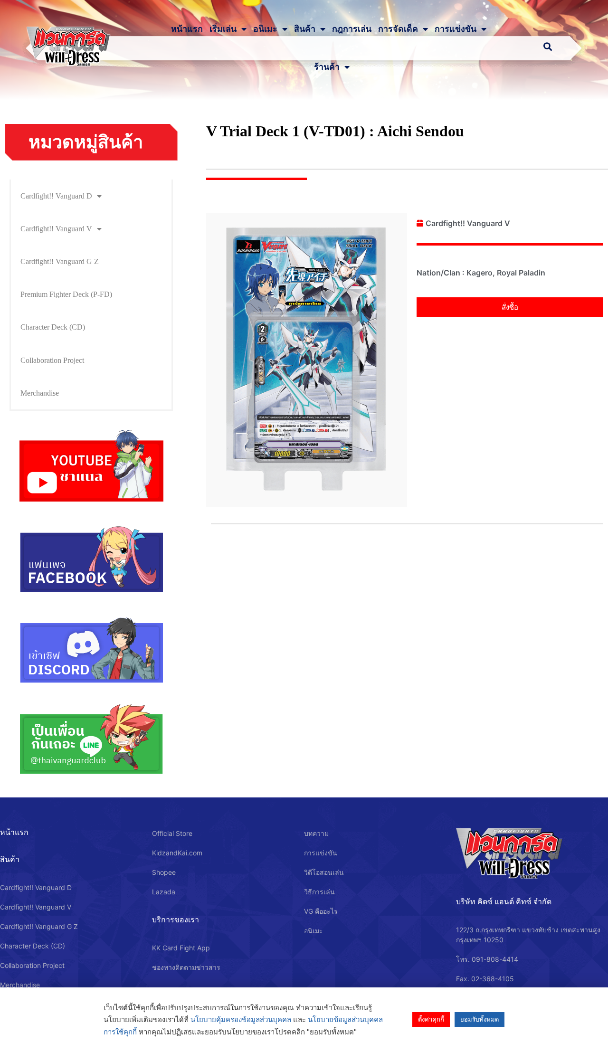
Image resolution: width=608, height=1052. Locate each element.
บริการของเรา (175, 919)
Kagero (479, 272)
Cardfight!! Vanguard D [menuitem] (56, 196)
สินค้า (304, 29)
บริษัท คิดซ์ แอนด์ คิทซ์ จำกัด (503, 901)
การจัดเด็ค (398, 29)
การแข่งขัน (455, 29)
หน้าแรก (187, 29)
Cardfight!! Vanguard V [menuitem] (56, 229)
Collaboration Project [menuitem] (52, 360)
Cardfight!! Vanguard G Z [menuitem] (59, 261)
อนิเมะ (265, 29)
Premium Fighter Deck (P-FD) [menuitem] (66, 294)
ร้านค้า (327, 67)
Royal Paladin (521, 272)
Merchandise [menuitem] (39, 393)
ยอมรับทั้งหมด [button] (479, 1019)
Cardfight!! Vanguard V (468, 223)
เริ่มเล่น (223, 29)
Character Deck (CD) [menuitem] (52, 327)
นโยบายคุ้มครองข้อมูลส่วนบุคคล (240, 1019)
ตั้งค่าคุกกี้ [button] (431, 1019)
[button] (510, 307)
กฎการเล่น (351, 29)
